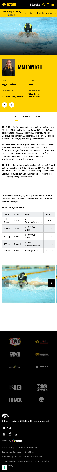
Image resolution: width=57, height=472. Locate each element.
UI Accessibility (42, 461)
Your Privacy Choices (11, 456)
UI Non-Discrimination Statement (17, 461)
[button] (51, 283)
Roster (49, 13)
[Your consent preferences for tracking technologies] (4, 467)
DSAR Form (30, 452)
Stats (39, 116)
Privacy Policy (8, 447)
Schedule (39, 13)
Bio (16, 116)
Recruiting (28, 13)
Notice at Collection (33, 456)
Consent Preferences (27, 447)
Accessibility (7, 465)
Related (27, 116)
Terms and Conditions (12, 452)
